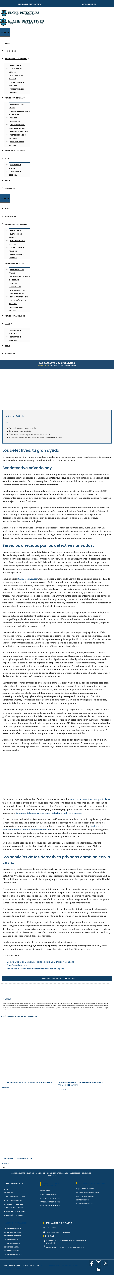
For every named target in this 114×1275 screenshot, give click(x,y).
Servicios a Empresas (14, 98)
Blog (7, 180)
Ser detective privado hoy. (22, 431)
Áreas (7, 158)
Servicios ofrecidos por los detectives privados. (31, 434)
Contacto (10, 188)
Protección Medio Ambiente (17, 137)
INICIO (40, 366)
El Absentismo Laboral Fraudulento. (18, 1159)
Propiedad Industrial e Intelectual (19, 113)
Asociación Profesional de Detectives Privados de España (35, 968)
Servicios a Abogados (15, 151)
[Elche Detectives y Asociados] (22, 25)
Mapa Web (21, 1268)
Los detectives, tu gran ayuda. (23, 428)
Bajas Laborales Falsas (16, 106)
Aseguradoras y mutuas (16, 143)
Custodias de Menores (15, 70)
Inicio (7, 43)
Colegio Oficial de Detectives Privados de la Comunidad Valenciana (40, 961)
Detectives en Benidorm (15, 173)
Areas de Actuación (16, 1223)
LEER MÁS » (5, 1087)
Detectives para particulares (50, 1184)
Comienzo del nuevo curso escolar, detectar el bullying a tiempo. (49, 812)
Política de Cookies (69, 1265)
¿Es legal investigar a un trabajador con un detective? (27, 1083)
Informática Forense (19, 131)
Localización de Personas (16, 84)
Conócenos (10, 51)
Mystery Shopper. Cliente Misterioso (17, 126)
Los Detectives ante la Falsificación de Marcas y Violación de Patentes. (80, 1084)
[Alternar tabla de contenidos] (6, 422)
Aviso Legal (10, 1268)
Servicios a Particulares (16, 59)
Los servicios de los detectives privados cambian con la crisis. (36, 437)
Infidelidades (15, 65)
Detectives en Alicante (15, 166)
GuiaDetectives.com (28, 578)
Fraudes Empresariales (15, 119)
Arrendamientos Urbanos (16, 91)
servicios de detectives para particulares (90, 799)
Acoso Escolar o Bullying (17, 77)
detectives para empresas (91, 1183)
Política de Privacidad (50, 1265)
